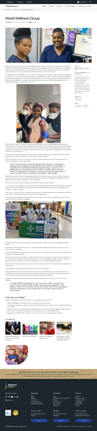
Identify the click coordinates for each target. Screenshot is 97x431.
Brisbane (85, 106)
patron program (16, 305)
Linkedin (18, 397)
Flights (44, 6)
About (55, 396)
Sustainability (79, 402)
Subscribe (10, 313)
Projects (55, 400)
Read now (61, 420)
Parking (51, 6)
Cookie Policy (74, 426)
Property (29, 2)
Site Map (89, 426)
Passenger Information (84, 6)
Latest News (78, 403)
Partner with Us (57, 402)
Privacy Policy (67, 426)
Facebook (6, 397)
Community (15, 9)
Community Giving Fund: (81, 77)
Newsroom (56, 405)
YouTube (12, 397)
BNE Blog (7, 9)
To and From (59, 6)
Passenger (10, 2)
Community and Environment (61, 398)
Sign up (39, 420)
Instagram (9, 397)
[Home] (12, 6)
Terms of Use (82, 426)
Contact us (10, 400)
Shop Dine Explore (70, 6)
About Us (77, 396)
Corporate (20, 2)
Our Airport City (79, 400)
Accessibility (83, 2)
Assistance (60, 426)
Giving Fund (78, 106)
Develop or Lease (80, 398)
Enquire (77, 405)
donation (16, 303)
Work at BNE (56, 403)
